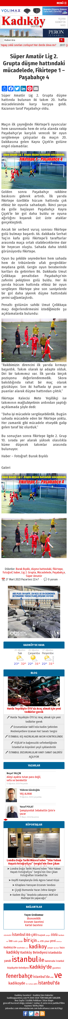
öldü (54, 935)
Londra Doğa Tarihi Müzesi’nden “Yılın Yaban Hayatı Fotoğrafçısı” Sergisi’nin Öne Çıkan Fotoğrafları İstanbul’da (34, 864)
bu (38, 941)
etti (42, 941)
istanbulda (55, 952)
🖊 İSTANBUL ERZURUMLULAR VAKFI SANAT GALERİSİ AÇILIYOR (33, 754)
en (7, 941)
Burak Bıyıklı (23, 569)
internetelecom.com (28, 1008)
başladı (41, 935)
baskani (56, 948)
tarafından (21, 948)
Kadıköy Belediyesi (33, 952)
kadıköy (13, 952)
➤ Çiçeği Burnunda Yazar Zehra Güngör (34, 890)
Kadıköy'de (40, 967)
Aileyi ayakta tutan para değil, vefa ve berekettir (24, 776)
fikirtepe (58, 569)
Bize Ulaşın (48, 1000)
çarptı (20, 941)
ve (58, 975)
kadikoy (38, 946)
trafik (15, 941)
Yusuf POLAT (26, 804)
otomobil (7, 935)
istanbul (25, 959)
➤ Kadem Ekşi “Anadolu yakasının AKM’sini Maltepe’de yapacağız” (34, 896)
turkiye (30, 984)
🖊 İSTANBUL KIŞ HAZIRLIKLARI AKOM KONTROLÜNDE (34, 736)
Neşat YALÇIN (14, 771)
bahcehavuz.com (46, 1008)
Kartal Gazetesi (34, 925)
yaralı (7, 961)
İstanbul (18, 934)
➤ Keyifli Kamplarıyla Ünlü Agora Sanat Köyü (34, 880)
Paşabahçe (58, 572)
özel (27, 948)
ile (41, 960)
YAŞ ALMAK (26, 791)
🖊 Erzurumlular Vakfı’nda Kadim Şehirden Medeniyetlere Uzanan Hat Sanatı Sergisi (34, 729)
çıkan (46, 941)
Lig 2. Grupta (28, 572)
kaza (62, 947)
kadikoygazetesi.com (17, 998)
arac (52, 977)
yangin (50, 947)
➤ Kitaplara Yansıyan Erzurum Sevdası (33, 885)
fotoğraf (7, 572)
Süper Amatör (34, 576)
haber (17, 572)
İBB (11, 941)
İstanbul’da (41, 977)
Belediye (59, 941)
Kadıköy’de (10, 947)
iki (27, 984)
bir (27, 940)
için (34, 940)
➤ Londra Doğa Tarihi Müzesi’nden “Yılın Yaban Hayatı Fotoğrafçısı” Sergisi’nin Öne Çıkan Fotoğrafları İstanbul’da (34, 872)
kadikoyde (16, 983)
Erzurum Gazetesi (34, 921)
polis (35, 984)
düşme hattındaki (41, 569)
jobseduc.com (11, 1008)
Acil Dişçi (59, 1008)
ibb (28, 935)
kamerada (50, 961)
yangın (48, 935)
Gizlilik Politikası (33, 1000)
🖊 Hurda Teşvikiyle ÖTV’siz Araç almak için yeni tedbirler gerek (34, 719)
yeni (53, 941)
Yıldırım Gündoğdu (30, 787)
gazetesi (56, 968)
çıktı (34, 935)
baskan (61, 935)
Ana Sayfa (19, 1000)
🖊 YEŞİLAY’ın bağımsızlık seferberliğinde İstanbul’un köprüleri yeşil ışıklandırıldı (34, 745)
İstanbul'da (49, 983)
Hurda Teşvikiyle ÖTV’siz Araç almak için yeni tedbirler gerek (34, 710)
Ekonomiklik (34, 918)
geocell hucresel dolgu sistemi (17, 1003)
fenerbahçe (19, 976)
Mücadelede (44, 572)
